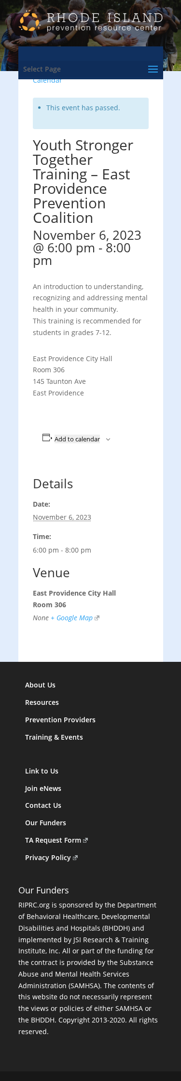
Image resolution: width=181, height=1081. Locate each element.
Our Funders (45, 822)
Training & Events (54, 737)
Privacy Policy (48, 857)
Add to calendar (77, 439)
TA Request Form (53, 840)
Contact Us (43, 805)
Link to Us (41, 770)
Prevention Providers (60, 719)
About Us (40, 684)
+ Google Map (72, 617)
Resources (42, 702)
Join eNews (43, 788)
